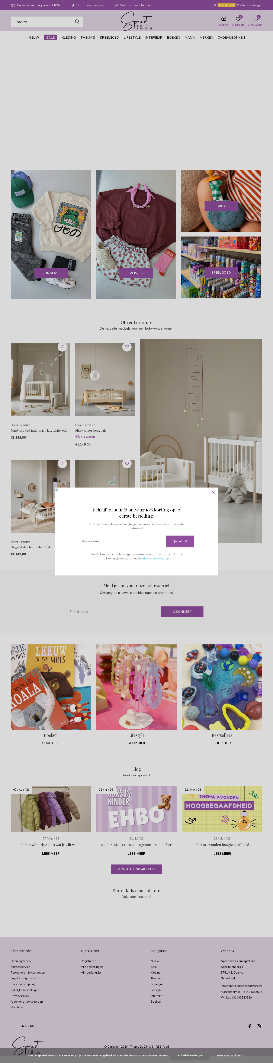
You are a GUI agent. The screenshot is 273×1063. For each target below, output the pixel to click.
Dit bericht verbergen (190, 1055)
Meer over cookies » (229, 1055)
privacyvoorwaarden (155, 558)
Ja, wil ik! (180, 541)
